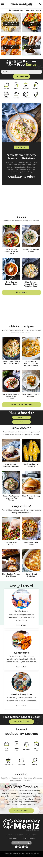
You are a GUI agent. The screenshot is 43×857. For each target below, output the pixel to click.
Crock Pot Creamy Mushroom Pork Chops (11, 498)
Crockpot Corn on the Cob (31, 465)
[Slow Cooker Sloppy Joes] (31, 482)
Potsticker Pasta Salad (31, 543)
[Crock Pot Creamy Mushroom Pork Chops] (11, 482)
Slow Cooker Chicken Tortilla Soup (11, 251)
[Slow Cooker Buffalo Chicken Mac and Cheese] (31, 348)
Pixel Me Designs (29, 855)
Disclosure (13, 838)
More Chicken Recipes (21, 404)
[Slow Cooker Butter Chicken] (31, 381)
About (9, 835)
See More (21, 625)
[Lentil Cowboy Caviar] (11, 529)
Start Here (31, 835)
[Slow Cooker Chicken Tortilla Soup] (11, 236)
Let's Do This (21, 811)
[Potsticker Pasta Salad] (31, 529)
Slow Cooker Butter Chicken (31, 395)
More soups (21, 292)
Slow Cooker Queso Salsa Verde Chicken (11, 396)
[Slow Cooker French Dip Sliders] (11, 561)
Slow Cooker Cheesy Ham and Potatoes (21, 156)
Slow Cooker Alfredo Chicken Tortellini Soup (31, 284)
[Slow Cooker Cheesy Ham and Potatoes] (21, 122)
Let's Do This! (21, 722)
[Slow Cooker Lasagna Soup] (11, 269)
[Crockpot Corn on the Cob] (31, 451)
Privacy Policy (28, 838)
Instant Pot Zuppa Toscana (31, 250)
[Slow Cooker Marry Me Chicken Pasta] (11, 348)
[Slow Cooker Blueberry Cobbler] (11, 451)
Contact (19, 835)
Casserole (21, 150)
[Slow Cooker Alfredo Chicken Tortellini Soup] (31, 269)
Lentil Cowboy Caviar (11, 543)
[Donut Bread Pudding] (31, 561)
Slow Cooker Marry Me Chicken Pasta (11, 362)
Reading (21, 176)
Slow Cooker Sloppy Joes (31, 497)
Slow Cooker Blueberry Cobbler (11, 465)
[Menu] (2, 4)
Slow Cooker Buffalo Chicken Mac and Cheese (31, 363)
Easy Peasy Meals (21, 4)
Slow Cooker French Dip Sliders (11, 575)
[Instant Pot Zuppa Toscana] (31, 236)
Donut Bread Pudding (31, 575)
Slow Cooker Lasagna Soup (11, 283)
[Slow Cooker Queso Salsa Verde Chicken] (11, 381)
